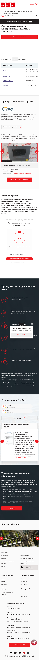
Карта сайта (23, 563)
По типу (23, 579)
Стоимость (4, 584)
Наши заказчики (24, 555)
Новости (3, 563)
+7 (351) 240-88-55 (15, 627)
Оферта (3, 587)
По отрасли (24, 584)
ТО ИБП (3, 589)
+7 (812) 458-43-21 (15, 620)
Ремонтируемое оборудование (17, 21)
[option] (19, 159)
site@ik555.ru (26, 614)
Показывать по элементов (13, 59)
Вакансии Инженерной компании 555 (29, 567)
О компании (4, 555)
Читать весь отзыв (20, 457)
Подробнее (11, 508)
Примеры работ (26, 589)
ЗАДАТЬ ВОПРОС (21, 334)
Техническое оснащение (8, 561)
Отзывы (3, 558)
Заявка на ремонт (19, 644)
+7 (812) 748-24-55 (13, 621)
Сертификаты (5, 597)
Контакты (24, 596)
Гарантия (4, 579)
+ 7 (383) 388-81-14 (15, 632)
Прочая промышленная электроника (21, 173)
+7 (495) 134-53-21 (15, 614)
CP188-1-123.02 (8, 76)
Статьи (3, 566)
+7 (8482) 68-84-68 (15, 638)
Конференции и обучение (27, 561)
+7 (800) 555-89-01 (9, 15)
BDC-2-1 (6, 71)
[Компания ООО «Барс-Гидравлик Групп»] (9, 438)
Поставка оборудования (27, 558)
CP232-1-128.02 (8, 81)
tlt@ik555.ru (25, 638)
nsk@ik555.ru (26, 632)
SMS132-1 (6, 85)
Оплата (3, 581)
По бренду (24, 581)
